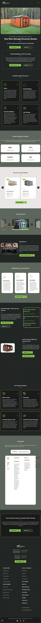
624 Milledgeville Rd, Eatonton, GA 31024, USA (31, 327)
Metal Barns (5, 587)
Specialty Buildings (26, 568)
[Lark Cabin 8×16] (12, 188)
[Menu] (38, 2)
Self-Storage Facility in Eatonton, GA (29, 324)
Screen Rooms (25, 578)
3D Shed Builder (25, 607)
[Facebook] (17, 620)
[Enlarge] (16, 244)
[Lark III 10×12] (28, 188)
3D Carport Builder (26, 610)
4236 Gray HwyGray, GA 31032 (17, 557)
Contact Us (24, 600)
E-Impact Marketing (24, 618)
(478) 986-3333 (23, 557)
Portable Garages (6, 581)
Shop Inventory (19, 561)
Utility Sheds (5, 573)
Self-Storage (25, 581)
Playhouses (24, 576)
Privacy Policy (30, 618)
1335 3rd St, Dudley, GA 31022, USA (29, 313)
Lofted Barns (5, 578)
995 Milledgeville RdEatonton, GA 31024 (16, 552)
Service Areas (25, 595)
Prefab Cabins (6, 576)
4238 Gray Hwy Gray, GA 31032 (28, 320)
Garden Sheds (6, 570)
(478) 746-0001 (24, 551)
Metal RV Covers (6, 597)
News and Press (25, 587)
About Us (24, 584)
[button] (3, 188)
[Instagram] (20, 620)
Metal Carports (6, 592)
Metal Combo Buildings (7, 589)
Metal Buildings (7, 584)
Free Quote (24, 603)
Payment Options (26, 589)
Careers (24, 597)
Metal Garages (6, 595)
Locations (24, 592)
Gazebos (24, 573)
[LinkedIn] (23, 620)
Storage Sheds (6, 568)
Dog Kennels (24, 570)
